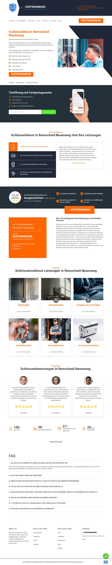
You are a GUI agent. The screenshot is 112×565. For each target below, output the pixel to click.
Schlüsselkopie (23, 346)
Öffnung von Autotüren (88, 305)
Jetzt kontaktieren (78, 163)
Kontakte (53, 20)
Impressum (45, 20)
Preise (38, 20)
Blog (59, 20)
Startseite (12, 20)
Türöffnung (24, 305)
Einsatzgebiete (21, 20)
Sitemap (60, 548)
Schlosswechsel (56, 346)
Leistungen (31, 20)
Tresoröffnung (56, 305)
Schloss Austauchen (88, 346)
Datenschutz (61, 540)
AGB (59, 532)
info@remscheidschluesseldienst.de (35, 9)
